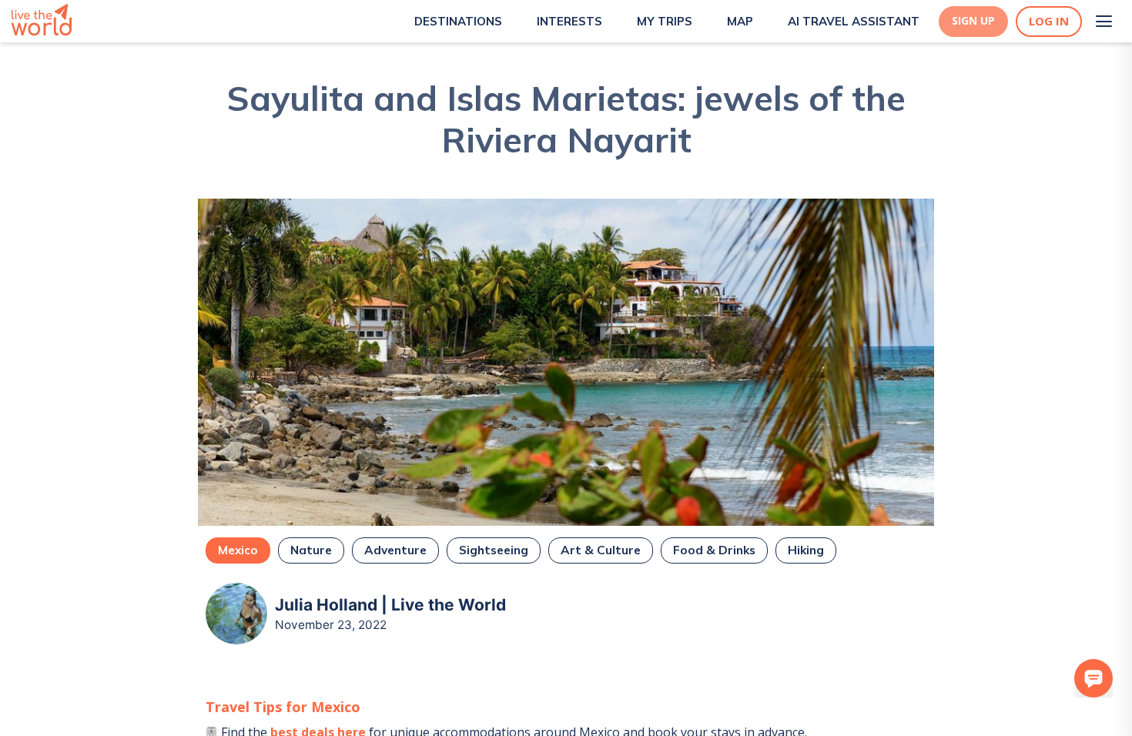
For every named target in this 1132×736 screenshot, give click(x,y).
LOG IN (1049, 21)
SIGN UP (973, 21)
